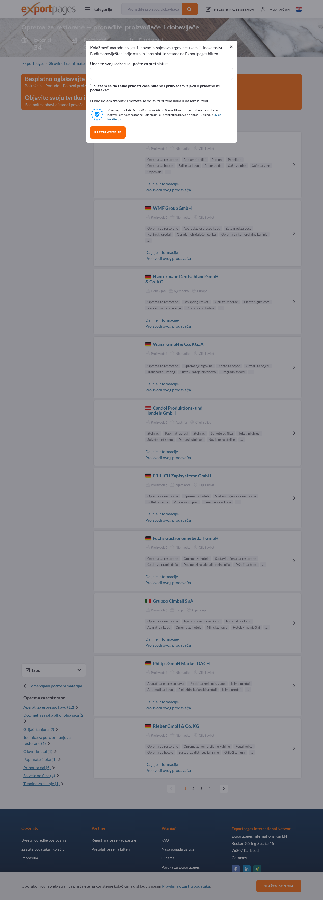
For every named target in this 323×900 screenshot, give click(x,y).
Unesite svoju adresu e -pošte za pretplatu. (128, 64)
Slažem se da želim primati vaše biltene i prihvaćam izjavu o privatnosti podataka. (155, 88)
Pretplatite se (107, 132)
